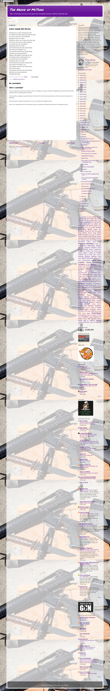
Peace (99, 289)
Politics (81, 295)
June (82, 136)
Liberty (95, 276)
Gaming (80, 256)
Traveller (85, 317)
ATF (94, 227)
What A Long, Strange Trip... (86, 455)
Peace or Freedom (85, 672)
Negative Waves (97, 285)
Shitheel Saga (82, 305)
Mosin (87, 285)
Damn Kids (97, 241)
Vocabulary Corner (86, 193)
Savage (99, 300)
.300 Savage (97, 218)
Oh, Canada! (83, 629)
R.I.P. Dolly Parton (84, 576)
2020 (81, 89)
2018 (81, 94)
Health (88, 265)
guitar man (82, 392)
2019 (81, 92)
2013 (81, 106)
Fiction (96, 251)
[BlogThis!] (33, 77)
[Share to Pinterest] (37, 77)
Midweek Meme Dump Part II (87, 503)
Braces (90, 233)
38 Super (80, 222)
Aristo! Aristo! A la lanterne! (87, 501)
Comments (12, 21)
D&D (88, 241)
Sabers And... (91, 300)
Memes (88, 281)
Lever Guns (85, 276)
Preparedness (97, 295)
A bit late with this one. (85, 460)
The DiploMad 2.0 (85, 646)
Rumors (80, 300)
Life (79, 278)
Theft (88, 315)
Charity (94, 236)
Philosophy (97, 291)
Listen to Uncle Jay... (85, 464)
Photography (82, 293)
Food (80, 253)
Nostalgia (84, 287)
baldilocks (83, 653)
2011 (81, 111)
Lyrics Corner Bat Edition (87, 184)
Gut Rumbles (83, 391)
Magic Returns (92, 278)
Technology (96, 313)
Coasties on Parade (84, 624)
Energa (91, 249)
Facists (80, 251)
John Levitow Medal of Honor (87, 513)
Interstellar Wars (82, 272)
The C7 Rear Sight (86, 171)
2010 (81, 113)
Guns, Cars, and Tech (86, 666)
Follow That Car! (84, 538)
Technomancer (82, 315)
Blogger (66, 685)
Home (42, 143)
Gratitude (93, 260)
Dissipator (87, 247)
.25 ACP (99, 217)
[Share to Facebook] (36, 77)
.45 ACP (81, 220)
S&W (84, 300)
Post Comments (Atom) (22, 146)
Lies (99, 276)
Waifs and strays (84, 588)
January (83, 206)
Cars (79, 236)
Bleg (100, 229)
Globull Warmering (88, 258)
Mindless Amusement (19, 79)
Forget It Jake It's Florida (92, 253)
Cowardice (93, 238)
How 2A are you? (84, 668)
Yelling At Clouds (94, 322)
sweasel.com (83, 586)
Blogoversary (88, 231)
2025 (81, 77)
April (82, 198)
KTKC (79, 274)
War (89, 318)
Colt (85, 238)
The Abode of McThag (26, 9)
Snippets (80, 309)
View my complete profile (85, 69)
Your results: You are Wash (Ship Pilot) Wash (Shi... (90, 161)
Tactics (84, 313)
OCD (93, 287)
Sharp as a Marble (85, 471)
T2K (79, 313)
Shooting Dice (84, 639)
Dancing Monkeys (86, 244)
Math (79, 281)
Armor (96, 225)
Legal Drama (97, 274)
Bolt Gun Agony (96, 231)
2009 (81, 115)
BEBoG (80, 229)
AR (87, 225)
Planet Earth (84, 164)
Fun (94, 254)
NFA (79, 287)
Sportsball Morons (95, 309)
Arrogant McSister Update (88, 151)
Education (85, 249)
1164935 (91, 220)
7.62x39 (80, 224)
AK (100, 224)
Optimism (89, 289)
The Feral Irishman (85, 575)
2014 (81, 103)
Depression (91, 245)
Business (86, 234)
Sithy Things (83, 428)
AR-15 (91, 225)
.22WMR (94, 217)
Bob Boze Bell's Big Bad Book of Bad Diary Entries (89, 563)
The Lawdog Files (85, 633)
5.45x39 (85, 222)
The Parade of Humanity (86, 565)
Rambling (93, 297)
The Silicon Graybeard (86, 548)
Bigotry (90, 229)
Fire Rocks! (84, 145)
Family (88, 251)
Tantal (88, 313)
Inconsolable (89, 271)
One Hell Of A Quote (86, 181)
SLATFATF (87, 307)
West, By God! (84, 482)
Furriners (99, 254)
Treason (91, 317)
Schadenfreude (83, 302)
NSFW (89, 287)
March (83, 201)
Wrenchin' (86, 322)
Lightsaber (84, 278)
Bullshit (80, 234)
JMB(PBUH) (93, 272)
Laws (91, 274)
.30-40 (92, 218)
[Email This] (32, 77)
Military (81, 284)
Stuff (92, 311)
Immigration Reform (86, 191)
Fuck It (86, 254)
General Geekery (91, 256)
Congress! (84, 169)
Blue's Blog (83, 628)
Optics (84, 289)
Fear (92, 251)
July (82, 134)
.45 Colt (86, 220)
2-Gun (99, 220)
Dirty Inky (81, 247)
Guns (88, 262)
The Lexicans (83, 366)
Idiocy (80, 271)
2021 (81, 87)
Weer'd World (83, 421)
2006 (81, 208)
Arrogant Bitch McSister (87, 156)
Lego (79, 276)
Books (80, 233)
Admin (96, 224)
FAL (84, 251)
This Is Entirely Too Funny (88, 188)
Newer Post (13, 143)
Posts (11, 18)
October (83, 127)
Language (85, 274)
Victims (85, 318)
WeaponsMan (84, 372)
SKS (83, 307)
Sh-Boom (82, 380)
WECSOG (94, 318)
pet (86, 291)
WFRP (99, 318)
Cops (88, 238)
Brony (94, 233)
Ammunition (82, 225)
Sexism (99, 304)
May (82, 196)
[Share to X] (34, 77)
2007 (81, 120)
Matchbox (98, 279)
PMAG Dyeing (97, 292)
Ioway (88, 272)
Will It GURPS (89, 320)
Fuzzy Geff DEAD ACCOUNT (88, 477)
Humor (89, 269)
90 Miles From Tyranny (86, 524)
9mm (85, 224)
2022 (81, 85)
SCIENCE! (87, 304)
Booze (85, 233)
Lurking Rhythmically (86, 433)
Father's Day (84, 158)
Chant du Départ (84, 512)
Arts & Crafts (88, 227)
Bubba (99, 233)
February (84, 203)
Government (86, 260)
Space (86, 309)
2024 (81, 80)
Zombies (80, 324)
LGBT (91, 276)
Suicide (99, 311)
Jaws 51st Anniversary (85, 368)
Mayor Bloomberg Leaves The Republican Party (89, 148)
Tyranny (96, 317)
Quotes (80, 297)
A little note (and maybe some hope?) (89, 473)
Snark (99, 307)
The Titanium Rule (84, 429)
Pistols (89, 293)
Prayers (89, 295)
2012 (81, 108)
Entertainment (97, 249)
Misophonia (81, 285)
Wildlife (80, 320)
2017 (81, 96)
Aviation (98, 227)
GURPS (81, 265)
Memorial (94, 281)
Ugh (81, 635)
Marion (80, 279)
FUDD (90, 254)
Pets (90, 291)
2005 (81, 211)
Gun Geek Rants (84, 623)
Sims (79, 307)
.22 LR (84, 217)
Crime (94, 240)
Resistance (87, 298)
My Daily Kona (84, 488)
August (83, 132)
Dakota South (84, 459)
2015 (81, 101)
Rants (99, 297)
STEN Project (87, 311)
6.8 (92, 222)
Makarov (99, 278)
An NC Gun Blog (84, 440)
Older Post (71, 143)
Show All (99, 396)
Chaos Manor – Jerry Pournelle (88, 384)
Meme (83, 281)
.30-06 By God (82, 218)
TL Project (93, 315)
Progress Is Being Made (87, 166)
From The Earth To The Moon (89, 153)
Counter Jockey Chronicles (87, 617)
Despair (98, 245)
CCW (90, 236)
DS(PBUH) (94, 247)
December (84, 122)
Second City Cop (84, 536)
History (93, 265)
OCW (96, 287)
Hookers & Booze (85, 447)
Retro (94, 298)
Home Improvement (88, 267)
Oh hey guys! (83, 618)
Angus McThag (91, 60)
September (84, 129)
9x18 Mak (90, 224)
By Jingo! (91, 234)
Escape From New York (87, 138)
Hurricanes (97, 269)
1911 (95, 220)
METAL (99, 281)
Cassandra (85, 236)
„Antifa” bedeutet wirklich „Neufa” (88, 478)
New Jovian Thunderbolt (87, 379)
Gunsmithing (97, 262)
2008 (81, 118)
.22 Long (80, 217)
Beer (85, 229)
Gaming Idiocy (85, 186)
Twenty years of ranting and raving (88, 673)
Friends (80, 254)
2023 (81, 82)
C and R (98, 234)
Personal (81, 291)
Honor (96, 267)
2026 (81, 75)
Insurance (99, 271)
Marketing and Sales (89, 280)
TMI (98, 315)
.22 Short (89, 217)
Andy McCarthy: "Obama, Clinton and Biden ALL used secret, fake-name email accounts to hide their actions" (89, 661)
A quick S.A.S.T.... (84, 508)
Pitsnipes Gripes (84, 507)
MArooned (83, 454)
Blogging (81, 231)
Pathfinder (94, 289)
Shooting (91, 306)
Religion (80, 298)
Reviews (98, 298)
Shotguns (98, 306)
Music (90, 285)
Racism (86, 297)
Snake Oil (93, 307)
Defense (84, 245)
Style (96, 311)
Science (92, 302)
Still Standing (83, 654)
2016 (81, 99)
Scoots (93, 304)
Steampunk (81, 311)
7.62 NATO (97, 222)
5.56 (89, 222)
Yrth (100, 322)
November (84, 124)
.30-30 (88, 218)
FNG (99, 251)
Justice (99, 272)
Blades (95, 229)
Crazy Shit (89, 240)
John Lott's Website (85, 658)
